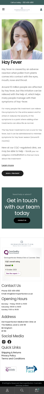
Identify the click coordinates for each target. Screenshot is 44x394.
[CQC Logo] (11, 254)
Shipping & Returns (11, 352)
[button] (12, 173)
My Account (7, 390)
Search (22, 390)
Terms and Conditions (13, 358)
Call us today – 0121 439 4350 (22, 2)
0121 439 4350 (14, 290)
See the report (11, 273)
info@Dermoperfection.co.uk (20, 293)
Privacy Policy (8, 355)
